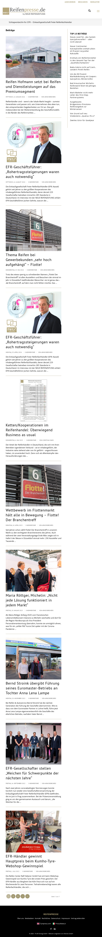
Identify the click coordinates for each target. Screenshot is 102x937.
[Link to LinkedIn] (55, 929)
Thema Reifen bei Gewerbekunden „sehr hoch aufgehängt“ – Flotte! (28, 259)
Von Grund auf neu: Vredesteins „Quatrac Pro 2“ (82, 114)
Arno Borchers (50, 97)
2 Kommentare (31, 440)
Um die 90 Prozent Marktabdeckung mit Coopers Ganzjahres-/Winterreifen (83, 76)
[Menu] (98, 11)
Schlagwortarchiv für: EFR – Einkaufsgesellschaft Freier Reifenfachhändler (40, 22)
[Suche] (90, 11)
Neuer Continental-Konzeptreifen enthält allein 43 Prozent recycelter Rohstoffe (82, 50)
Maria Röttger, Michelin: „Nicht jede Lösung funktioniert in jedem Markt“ (32, 600)
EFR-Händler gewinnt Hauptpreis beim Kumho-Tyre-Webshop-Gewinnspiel (31, 861)
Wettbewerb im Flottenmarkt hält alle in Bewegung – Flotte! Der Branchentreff (32, 515)
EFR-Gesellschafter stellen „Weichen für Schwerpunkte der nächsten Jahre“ (32, 773)
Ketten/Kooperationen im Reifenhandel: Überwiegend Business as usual (29, 430)
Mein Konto (83, 2)
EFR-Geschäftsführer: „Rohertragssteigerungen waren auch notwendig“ (32, 171)
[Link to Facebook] (51, 929)
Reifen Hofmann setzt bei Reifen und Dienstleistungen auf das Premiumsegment (33, 86)
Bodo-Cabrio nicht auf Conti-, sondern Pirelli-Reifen (83, 68)
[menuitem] (70, 1)
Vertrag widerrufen (78, 918)
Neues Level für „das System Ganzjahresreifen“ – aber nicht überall (83, 39)
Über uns (20, 918)
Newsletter (95, 2)
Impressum (65, 918)
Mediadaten (29, 918)
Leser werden (70, 2)
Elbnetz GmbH (68, 934)
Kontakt (38, 918)
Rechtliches (46, 918)
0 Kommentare (33, 97)
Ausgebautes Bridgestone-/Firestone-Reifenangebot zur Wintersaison (80, 105)
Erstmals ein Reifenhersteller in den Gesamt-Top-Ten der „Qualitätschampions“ (83, 60)
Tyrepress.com (45, 923)
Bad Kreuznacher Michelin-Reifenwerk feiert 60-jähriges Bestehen (83, 85)
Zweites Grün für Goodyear (82, 120)
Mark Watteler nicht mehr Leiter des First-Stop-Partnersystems (81, 95)
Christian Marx (48, 440)
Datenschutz (55, 918)
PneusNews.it (61, 923)
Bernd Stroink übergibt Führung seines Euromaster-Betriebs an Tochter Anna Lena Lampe (32, 688)
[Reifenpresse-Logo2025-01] (24, 11)
